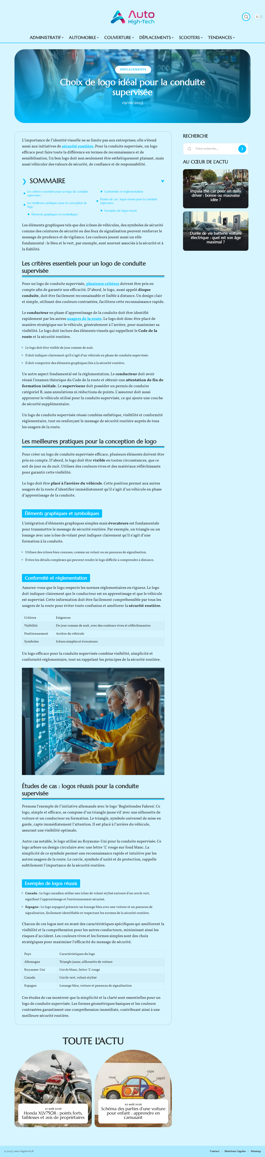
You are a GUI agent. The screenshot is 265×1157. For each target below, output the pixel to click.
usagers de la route (84, 319)
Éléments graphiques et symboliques (54, 214)
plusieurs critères (102, 284)
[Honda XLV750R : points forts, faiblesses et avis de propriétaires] (53, 1088)
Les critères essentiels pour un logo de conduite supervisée (57, 193)
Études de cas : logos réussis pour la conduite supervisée (128, 201)
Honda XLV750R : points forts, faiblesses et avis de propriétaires (53, 1115)
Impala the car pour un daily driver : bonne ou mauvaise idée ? (215, 195)
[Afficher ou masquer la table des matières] (114, 181)
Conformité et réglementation (123, 191)
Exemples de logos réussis (120, 210)
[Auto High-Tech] (132, 16)
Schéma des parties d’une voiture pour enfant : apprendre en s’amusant (133, 1113)
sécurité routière (77, 146)
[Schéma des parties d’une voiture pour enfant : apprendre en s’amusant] (133, 1088)
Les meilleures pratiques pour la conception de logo (57, 205)
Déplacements (133, 70)
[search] (246, 17)
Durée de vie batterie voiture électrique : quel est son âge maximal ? (215, 237)
